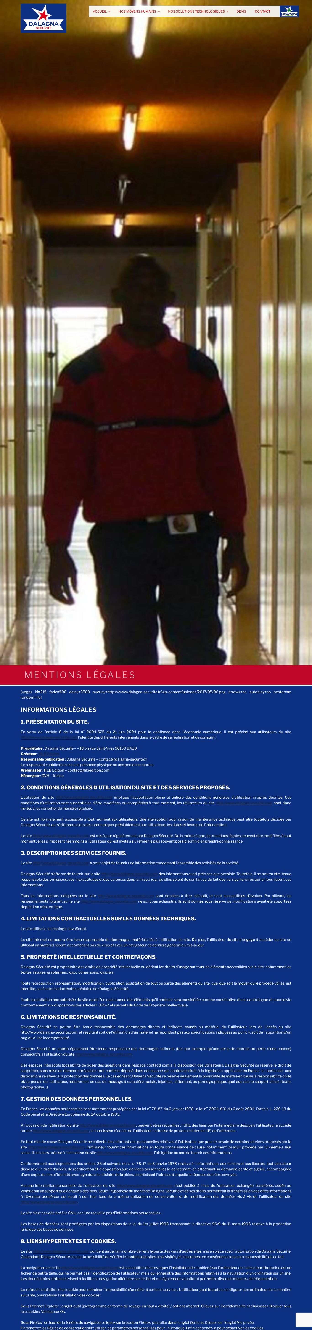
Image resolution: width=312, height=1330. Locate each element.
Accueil (100, 11)
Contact (262, 11)
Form (284, 11)
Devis (241, 11)
